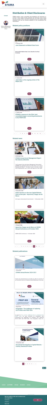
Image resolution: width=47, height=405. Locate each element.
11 (30, 134)
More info (7, 403)
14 (38, 133)
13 (35, 133)
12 (33, 133)
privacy (28, 384)
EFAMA (8, 3)
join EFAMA (9, 384)
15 (40, 133)
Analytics (7, 401)
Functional (7, 399)
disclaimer (22, 384)
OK (37, 399)
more (29, 59)
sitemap (16, 384)
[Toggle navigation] (43, 4)
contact (3, 384)
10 (27, 133)
